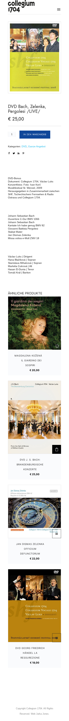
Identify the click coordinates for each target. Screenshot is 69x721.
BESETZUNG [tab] (14, 169)
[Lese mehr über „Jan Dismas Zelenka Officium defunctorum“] (56, 533)
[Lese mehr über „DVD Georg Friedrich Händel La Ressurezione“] (56, 637)
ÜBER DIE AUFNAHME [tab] (18, 161)
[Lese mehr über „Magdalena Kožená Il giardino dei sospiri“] (56, 345)
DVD (24, 146)
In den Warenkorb (34, 134)
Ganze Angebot (36, 146)
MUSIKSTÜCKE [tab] (15, 165)
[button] (56, 449)
